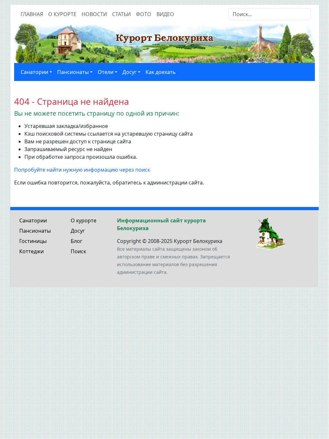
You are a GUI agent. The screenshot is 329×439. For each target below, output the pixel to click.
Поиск (78, 251)
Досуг (78, 230)
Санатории (33, 220)
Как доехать (161, 72)
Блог (76, 241)
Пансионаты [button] (73, 72)
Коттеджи (31, 251)
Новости (94, 14)
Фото (143, 14)
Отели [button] (105, 72)
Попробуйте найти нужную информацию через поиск (82, 169)
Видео (165, 14)
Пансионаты (35, 230)
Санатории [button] (34, 72)
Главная (32, 14)
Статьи (121, 14)
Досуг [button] (129, 72)
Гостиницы (33, 241)
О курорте (62, 14)
